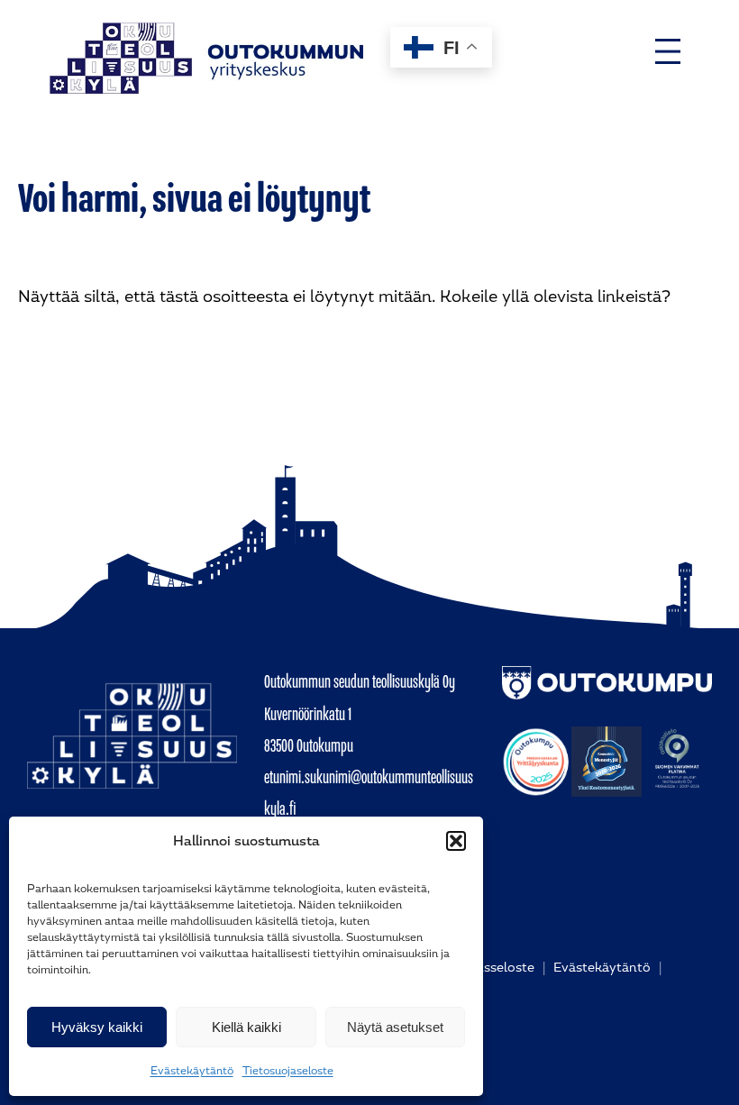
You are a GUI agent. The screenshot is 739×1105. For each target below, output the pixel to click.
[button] (456, 841)
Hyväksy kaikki (96, 1027)
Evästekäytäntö (192, 1071)
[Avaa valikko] (667, 51)
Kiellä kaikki (246, 1027)
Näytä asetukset (395, 1027)
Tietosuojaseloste (287, 1071)
